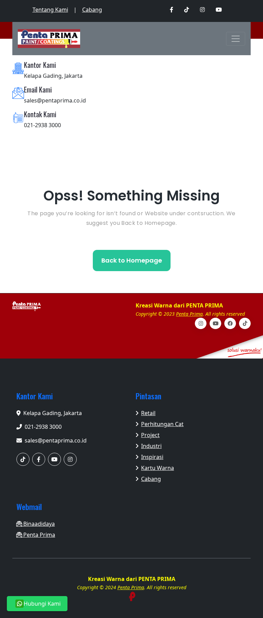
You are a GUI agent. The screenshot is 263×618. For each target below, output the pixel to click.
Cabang (92, 9)
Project (150, 435)
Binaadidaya (38, 524)
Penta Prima (189, 314)
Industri (151, 446)
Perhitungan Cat (162, 424)
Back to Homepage (131, 260)
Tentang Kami (50, 9)
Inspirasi (152, 457)
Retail (148, 413)
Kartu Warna (157, 468)
